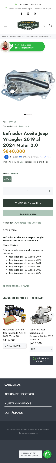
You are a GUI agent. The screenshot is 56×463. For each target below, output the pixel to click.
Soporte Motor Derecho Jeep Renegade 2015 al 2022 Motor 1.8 (41, 335)
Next (52, 86)
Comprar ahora (28, 214)
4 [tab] (31, 114)
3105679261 (24, 5)
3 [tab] (29, 114)
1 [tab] (25, 114)
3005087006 (35, 5)
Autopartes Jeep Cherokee (27, 223)
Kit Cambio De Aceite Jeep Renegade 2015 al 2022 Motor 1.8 (14, 333)
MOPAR (7, 179)
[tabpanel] (28, 84)
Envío (22, 162)
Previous (4, 86)
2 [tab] (27, 114)
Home (3, 36)
